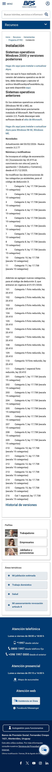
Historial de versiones (21, 505)
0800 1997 (17, 648)
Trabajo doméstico (21, 584)
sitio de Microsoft (33, 119)
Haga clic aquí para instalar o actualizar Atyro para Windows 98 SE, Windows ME (26, 130)
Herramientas (29, 37)
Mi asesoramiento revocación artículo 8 (27, 605)
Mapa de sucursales (28, 679)
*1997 (20, 643)
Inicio (8, 37)
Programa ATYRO (16, 40)
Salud (15, 594)
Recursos (17, 37)
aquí (28, 87)
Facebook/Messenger (28, 708)
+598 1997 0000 (19, 654)
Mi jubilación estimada (24, 575)
